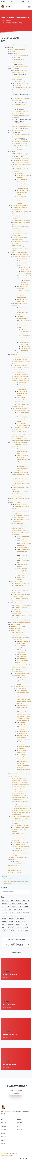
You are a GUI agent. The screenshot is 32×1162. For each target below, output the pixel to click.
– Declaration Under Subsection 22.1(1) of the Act (20, 475)
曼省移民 (18, 924)
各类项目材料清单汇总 (10, 1034)
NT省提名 (4, 909)
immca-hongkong (22, 903)
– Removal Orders (23, 605)
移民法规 (8, 21)
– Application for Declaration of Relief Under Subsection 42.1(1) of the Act (21, 143)
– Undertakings (22, 842)
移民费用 (4, 930)
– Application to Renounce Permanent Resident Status (21, 248)
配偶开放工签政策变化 (10, 974)
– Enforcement (22, 825)
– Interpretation (21, 55)
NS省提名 (26, 906)
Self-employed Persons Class (26, 331)
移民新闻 (19, 927)
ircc (3, 906)
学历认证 (11, 921)
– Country (14, 870)
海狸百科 (3, 1153)
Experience (27, 346)
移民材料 (26, 927)
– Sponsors (21, 365)
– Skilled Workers (22, 256)
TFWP (3, 915)
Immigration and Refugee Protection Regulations (17, 45)
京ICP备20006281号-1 (7, 1156)
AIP (8, 900)
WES (20, 915)
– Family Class (21, 357)
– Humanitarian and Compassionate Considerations (20, 229)
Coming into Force (20, 864)
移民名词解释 (11, 927)
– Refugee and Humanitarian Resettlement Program (20, 830)
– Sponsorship (22, 402)
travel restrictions (12, 915)
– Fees (20, 851)
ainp (3, 900)
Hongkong (12, 903)
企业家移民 (11, 918)
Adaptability (27, 348)
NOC (20, 906)
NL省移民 (14, 906)
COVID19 (18, 900)
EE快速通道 (4, 903)
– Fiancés (21, 849)
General (26, 344)
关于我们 (3, 1)
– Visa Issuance (22, 158)
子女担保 (4, 921)
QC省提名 (12, 912)
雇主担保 (20, 930)
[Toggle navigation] (29, 6)
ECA (24, 900)
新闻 (24, 921)
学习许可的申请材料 (9, 1064)
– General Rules (22, 504)
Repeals (18, 861)
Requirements (27, 273)
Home (2, 21)
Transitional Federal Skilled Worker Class (25, 282)
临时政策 (4, 918)
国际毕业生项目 (20, 918)
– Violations (15, 872)
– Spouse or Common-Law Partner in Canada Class (21, 361)
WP (25, 915)
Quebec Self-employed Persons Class (26, 338)
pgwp (20, 909)
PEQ (15, 909)
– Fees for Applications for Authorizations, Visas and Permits (20, 637)
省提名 (3, 927)
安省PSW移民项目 (9, 1004)
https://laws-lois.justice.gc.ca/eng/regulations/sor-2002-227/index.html (16, 881)
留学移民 (25, 924)
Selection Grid (27, 271)
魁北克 (26, 930)
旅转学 (3, 924)
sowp (18, 912)
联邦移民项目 (12, 930)
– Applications (21, 83)
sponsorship (26, 912)
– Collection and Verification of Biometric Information (21, 90)
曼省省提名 (10, 924)
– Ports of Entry (16, 866)
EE (28, 900)
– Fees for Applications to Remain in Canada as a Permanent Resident (21, 665)
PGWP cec (4, 912)
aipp (12, 900)
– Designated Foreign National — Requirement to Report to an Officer (21, 434)
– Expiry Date (23, 154)
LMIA (8, 906)
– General (22, 254)
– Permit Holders (22, 220)
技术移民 (18, 921)
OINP (10, 909)
